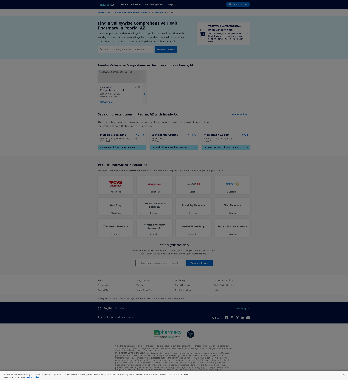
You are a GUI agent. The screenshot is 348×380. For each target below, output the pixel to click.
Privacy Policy (33, 377)
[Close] (344, 375)
